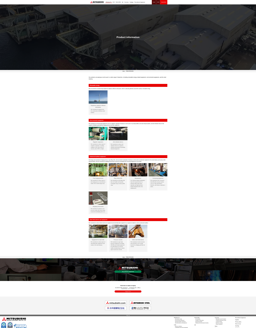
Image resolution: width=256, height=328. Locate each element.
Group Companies (219, 324)
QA (122, 2)
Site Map (237, 325)
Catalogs (131, 2)
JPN (158, 2)
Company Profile (219, 321)
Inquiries (163, 2)
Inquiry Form (128, 291)
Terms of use (238, 323)
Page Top (128, 315)
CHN (154, 2)
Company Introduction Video (221, 320)
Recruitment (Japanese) (139, 2)
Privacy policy (238, 321)
